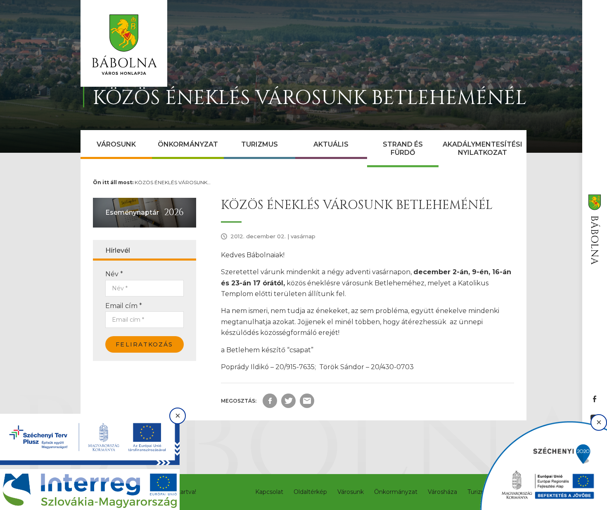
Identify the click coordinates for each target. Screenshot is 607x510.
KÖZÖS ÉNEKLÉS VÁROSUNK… (173, 182)
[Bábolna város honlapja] (124, 43)
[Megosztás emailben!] (307, 401)
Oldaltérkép (310, 492)
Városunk (116, 144)
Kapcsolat (269, 492)
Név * (114, 274)
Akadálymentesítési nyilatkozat (482, 148)
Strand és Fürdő (403, 148)
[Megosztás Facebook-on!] (270, 401)
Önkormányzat (188, 144)
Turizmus (259, 144)
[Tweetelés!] (288, 401)
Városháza (442, 492)
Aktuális (331, 144)
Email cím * (123, 306)
